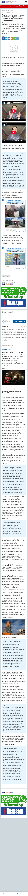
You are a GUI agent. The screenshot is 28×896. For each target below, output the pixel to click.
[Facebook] (3, 38)
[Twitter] (6, 38)
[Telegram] (17, 38)
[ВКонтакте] (9, 38)
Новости (7, 10)
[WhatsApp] (14, 38)
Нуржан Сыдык (6, 276)
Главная (3, 10)
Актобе (11, 10)
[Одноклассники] (12, 38)
